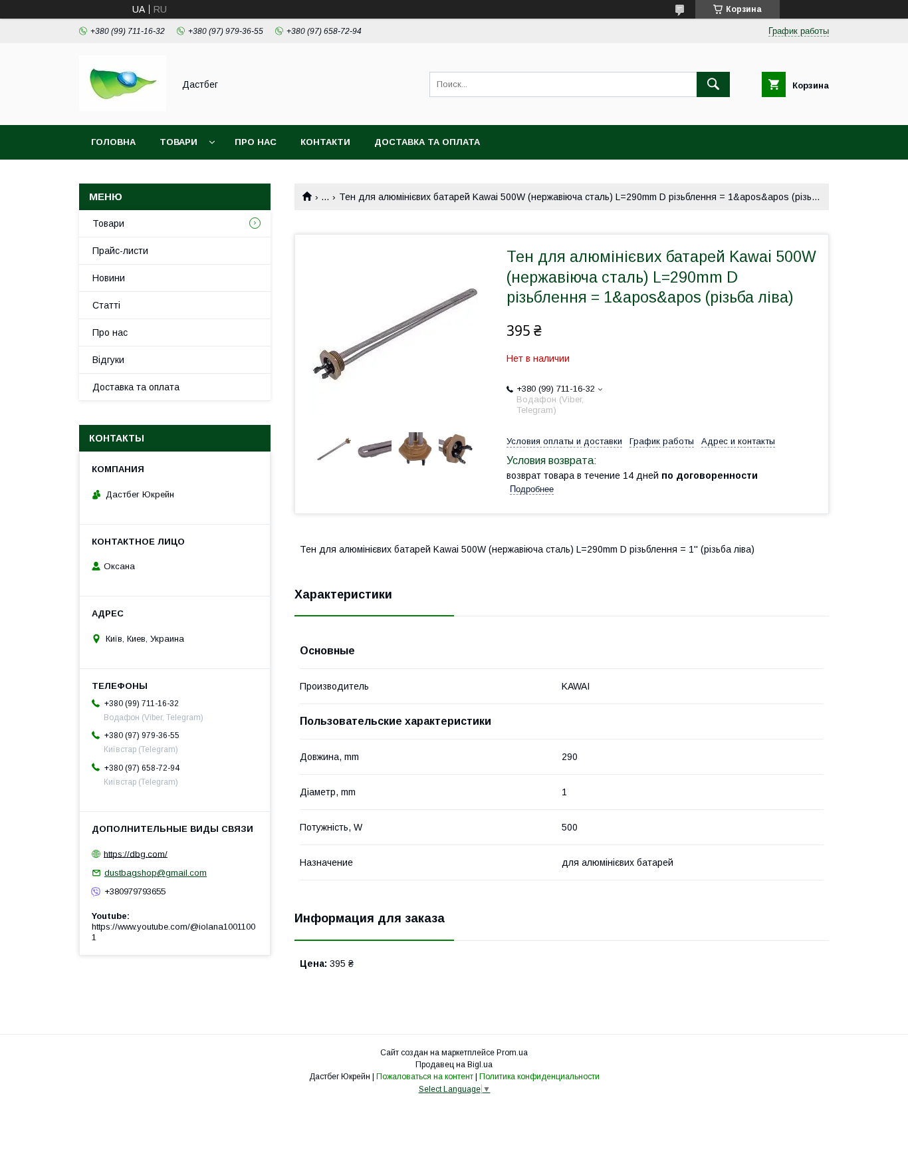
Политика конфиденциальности (539, 1076)
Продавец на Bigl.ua (454, 1064)
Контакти (325, 142)
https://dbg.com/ (136, 853)
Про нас (256, 142)
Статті (106, 305)
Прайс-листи (120, 250)
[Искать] (713, 84)
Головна (113, 142)
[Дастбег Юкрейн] (122, 107)
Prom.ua (512, 1052)
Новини (108, 278)
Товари (178, 142)
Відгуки (108, 359)
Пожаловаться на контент (424, 1076)
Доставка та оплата (427, 142)
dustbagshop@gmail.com (155, 873)
